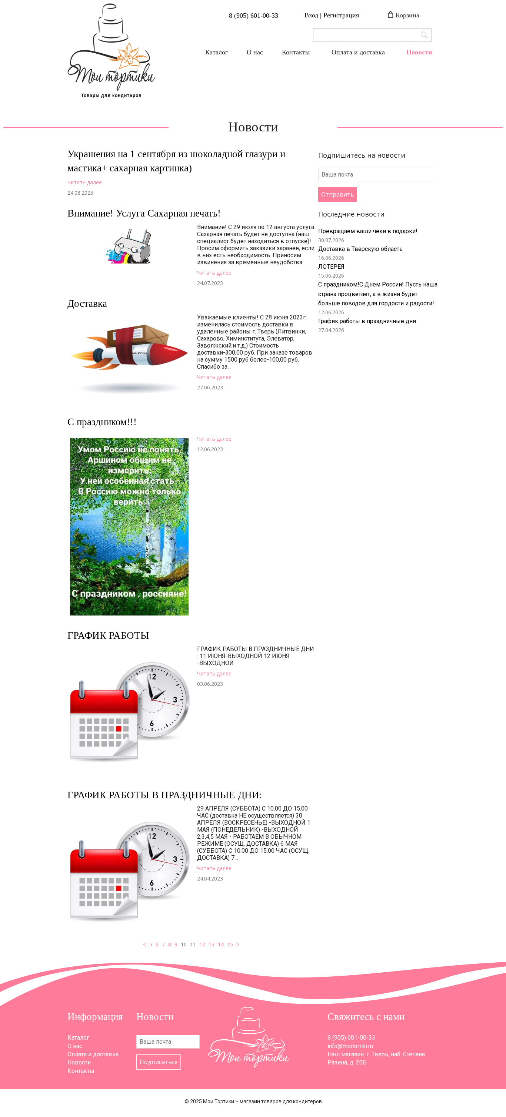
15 (230, 944)
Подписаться (158, 1062)
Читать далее (84, 182)
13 (211, 944)
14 (221, 944)
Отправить (337, 194)
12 (202, 944)
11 (193, 944)
